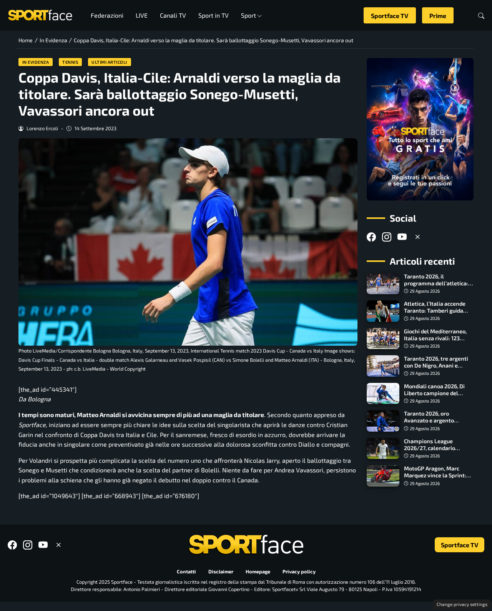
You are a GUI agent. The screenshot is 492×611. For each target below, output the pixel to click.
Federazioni (107, 15)
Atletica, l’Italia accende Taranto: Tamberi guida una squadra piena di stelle (439, 310)
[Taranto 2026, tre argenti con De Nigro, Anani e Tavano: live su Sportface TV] (383, 366)
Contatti (186, 571)
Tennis (70, 62)
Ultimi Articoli (109, 62)
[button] (481, 15)
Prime (437, 15)
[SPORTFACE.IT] (40, 14)
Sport (248, 15)
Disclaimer (220, 571)
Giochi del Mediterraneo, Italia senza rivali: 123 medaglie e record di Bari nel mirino (435, 341)
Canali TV (173, 15)
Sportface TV (389, 15)
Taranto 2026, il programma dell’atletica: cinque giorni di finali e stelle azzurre (436, 286)
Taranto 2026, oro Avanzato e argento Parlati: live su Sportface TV (436, 423)
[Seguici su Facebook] (371, 236)
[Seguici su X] (417, 236)
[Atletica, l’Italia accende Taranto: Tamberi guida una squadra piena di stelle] (383, 311)
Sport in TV (213, 15)
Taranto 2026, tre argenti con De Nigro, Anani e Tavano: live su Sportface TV (436, 368)
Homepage (258, 571)
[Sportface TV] (420, 129)
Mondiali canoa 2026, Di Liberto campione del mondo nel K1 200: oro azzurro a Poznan (434, 396)
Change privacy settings (462, 604)
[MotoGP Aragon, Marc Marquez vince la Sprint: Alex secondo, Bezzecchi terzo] (383, 476)
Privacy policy (299, 571)
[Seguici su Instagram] (386, 236)
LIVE (142, 15)
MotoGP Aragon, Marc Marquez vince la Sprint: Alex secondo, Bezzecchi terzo (435, 478)
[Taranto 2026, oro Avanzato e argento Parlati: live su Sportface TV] (383, 421)
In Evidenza (35, 62)
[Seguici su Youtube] (402, 236)
